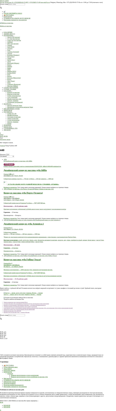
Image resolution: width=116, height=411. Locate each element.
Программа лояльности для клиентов (15, 20)
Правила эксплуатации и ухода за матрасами (25, 375)
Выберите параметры (10, 187)
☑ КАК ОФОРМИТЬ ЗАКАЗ (13, 13)
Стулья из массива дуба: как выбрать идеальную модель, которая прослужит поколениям (26, 303)
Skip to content (4, 1)
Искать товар (4, 4)
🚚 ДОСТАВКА (9, 15)
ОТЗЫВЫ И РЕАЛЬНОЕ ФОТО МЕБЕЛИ (17, 18)
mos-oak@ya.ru (45, 2)
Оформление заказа (10, 382)
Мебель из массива (6, 26)
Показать (3, 154)
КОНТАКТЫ (8, 16)
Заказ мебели (8, 368)
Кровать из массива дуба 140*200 (12, 311)
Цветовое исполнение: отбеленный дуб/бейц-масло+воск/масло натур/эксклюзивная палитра (32, 276)
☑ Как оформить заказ (10, 367)
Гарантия (10, 373)
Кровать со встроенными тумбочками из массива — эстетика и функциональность (25, 305)
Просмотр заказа (5, 139)
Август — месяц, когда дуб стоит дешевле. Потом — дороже (22, 294)
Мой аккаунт (8, 378)
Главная (2, 145)
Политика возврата (9, 383)
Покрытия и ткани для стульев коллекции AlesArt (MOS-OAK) (19, 309)
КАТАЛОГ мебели (9, 370)
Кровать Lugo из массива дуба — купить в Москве (16, 312)
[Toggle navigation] (0, 29)
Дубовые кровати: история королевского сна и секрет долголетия (20, 306)
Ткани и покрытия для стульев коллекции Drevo (16, 302)
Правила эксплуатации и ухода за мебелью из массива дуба (29, 377)
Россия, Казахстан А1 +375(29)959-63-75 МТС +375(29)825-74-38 (20, 2)
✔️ (4, 11)
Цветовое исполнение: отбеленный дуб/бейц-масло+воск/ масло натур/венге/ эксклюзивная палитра (35, 209)
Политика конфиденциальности (13, 385)
